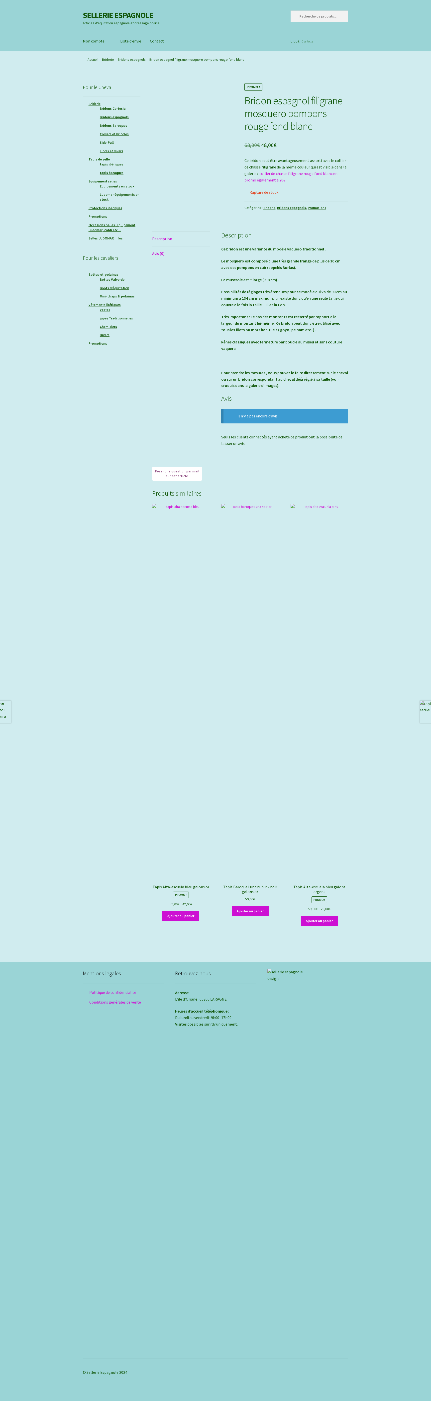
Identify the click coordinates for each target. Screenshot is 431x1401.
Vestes (105, 309)
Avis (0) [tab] (158, 253)
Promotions (317, 207)
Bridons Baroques (113, 125)
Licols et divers (111, 151)
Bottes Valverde (112, 279)
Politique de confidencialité (112, 992)
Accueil (93, 59)
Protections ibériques (105, 208)
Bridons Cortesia (113, 108)
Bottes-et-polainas (103, 274)
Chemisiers (108, 326)
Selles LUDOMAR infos (106, 238)
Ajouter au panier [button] (180, 916)
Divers (104, 335)
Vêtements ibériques (105, 304)
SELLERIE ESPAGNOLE (118, 15)
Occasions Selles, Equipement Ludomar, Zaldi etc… (112, 227)
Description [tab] (162, 238)
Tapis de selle (99, 159)
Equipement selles (103, 181)
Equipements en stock (117, 186)
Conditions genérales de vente (115, 1002)
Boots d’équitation (114, 288)
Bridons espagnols (132, 59)
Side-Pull (107, 142)
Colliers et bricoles (114, 134)
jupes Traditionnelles (116, 318)
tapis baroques (111, 172)
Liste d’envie (130, 40)
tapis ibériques (111, 164)
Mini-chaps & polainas (117, 296)
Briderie (108, 59)
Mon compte (94, 40)
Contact (157, 40)
